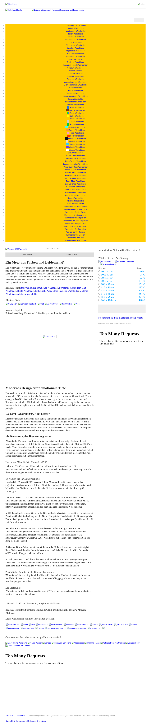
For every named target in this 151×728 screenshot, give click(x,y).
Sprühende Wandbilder (70, 287)
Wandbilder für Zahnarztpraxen (75, 221)
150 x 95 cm (107, 296)
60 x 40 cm (106, 274)
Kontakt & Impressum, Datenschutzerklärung (26, 720)
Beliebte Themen (75, 71)
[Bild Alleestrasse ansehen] (78, 643)
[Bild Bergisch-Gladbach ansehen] (27, 304)
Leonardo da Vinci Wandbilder (75, 164)
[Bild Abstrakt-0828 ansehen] (81, 624)
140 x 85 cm (107, 293)
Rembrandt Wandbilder (75, 187)
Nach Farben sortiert (75, 105)
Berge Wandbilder (75, 90)
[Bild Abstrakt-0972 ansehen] (27, 628)
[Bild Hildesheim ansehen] (42, 624)
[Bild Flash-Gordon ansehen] (12, 628)
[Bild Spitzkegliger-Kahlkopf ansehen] (55, 628)
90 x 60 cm (106, 281)
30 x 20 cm (106, 271)
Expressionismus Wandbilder (75, 85)
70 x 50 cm (106, 277)
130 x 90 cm (107, 290)
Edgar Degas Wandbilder (75, 195)
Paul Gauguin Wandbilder (75, 192)
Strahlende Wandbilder (47, 287)
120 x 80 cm (107, 287)
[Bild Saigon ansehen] (94, 624)
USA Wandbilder (75, 42)
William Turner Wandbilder (75, 173)
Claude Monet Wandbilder (75, 158)
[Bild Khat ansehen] (41, 304)
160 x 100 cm (108, 300)
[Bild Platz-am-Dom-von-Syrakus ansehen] (112, 643)
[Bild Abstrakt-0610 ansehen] (94, 628)
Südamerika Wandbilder (75, 45)
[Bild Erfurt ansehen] (106, 628)
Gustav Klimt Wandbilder (75, 156)
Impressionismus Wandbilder (75, 82)
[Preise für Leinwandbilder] (123, 261)
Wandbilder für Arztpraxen (75, 218)
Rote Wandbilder (77, 136)
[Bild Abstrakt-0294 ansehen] (12, 624)
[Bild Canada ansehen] (47, 643)
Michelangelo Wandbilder (75, 170)
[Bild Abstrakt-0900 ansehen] (55, 624)
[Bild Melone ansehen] (133, 624)
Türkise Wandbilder (77, 144)
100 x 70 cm (107, 284)
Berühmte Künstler (75, 153)
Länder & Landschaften (75, 25)
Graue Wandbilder (76, 122)
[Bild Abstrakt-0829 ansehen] (52, 304)
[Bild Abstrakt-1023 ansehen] (121, 624)
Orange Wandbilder (77, 130)
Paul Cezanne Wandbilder (75, 178)
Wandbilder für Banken (75, 232)
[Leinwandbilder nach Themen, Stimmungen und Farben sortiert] (58, 10)
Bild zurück (27, 254)
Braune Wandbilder (77, 110)
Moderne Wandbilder (75, 76)
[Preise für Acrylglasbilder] (107, 264)
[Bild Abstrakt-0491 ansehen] (106, 624)
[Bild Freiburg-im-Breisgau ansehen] (76, 628)
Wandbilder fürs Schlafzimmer (76, 209)
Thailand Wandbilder (75, 62)
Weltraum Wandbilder (75, 68)
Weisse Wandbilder (77, 150)
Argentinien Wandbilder (75, 51)
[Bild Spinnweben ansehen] (66, 304)
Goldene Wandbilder (76, 119)
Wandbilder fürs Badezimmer (75, 215)
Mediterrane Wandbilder (75, 31)
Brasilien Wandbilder (75, 48)
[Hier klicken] (122, 309)
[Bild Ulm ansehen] (32, 624)
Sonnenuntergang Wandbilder (75, 96)
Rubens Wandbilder (76, 198)
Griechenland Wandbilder (75, 40)
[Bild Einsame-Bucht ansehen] (132, 643)
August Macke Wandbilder (75, 175)
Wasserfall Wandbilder (76, 93)
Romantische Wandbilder (75, 102)
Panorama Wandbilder (76, 28)
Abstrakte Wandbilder (75, 79)
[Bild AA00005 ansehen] (68, 624)
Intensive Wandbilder (68, 290)
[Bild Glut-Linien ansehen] (11, 304)
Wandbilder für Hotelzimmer (75, 226)
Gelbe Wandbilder (76, 116)
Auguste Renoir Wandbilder (75, 190)
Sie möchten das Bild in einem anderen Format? (120, 317)
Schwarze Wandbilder (77, 139)
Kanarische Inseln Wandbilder (75, 65)
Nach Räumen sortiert (75, 204)
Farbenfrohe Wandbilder (46, 290)
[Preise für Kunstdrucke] (105, 261)
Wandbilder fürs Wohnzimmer (75, 207)
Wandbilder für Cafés (75, 238)
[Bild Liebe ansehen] (24, 624)
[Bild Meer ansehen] (77, 304)
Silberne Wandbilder (76, 141)
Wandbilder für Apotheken (75, 224)
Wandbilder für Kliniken (75, 235)
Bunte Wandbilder (76, 113)
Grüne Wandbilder (76, 125)
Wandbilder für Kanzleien (75, 229)
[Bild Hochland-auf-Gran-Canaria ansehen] (18, 646)
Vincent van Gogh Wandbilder (76, 167)
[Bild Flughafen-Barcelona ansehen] (62, 643)
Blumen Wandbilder (75, 99)
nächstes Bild (72, 254)
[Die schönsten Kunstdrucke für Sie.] (13, 10)
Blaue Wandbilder (76, 108)
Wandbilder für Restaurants (76, 241)
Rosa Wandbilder (76, 133)
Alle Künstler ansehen (75, 201)
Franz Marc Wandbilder (75, 181)
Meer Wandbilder (75, 88)
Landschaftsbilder (75, 74)
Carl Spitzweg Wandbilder (75, 184)
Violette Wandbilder (77, 147)
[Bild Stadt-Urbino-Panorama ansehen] (16, 643)
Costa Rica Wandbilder (75, 57)
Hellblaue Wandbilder (77, 127)
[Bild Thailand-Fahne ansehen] (92, 643)
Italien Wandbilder (75, 34)
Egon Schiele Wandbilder (75, 161)
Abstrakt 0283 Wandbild (15, 716)
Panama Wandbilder (75, 54)
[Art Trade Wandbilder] (11, 4)
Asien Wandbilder (75, 59)
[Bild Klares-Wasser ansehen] (35, 643)
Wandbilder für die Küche (75, 212)
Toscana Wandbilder (75, 37)
